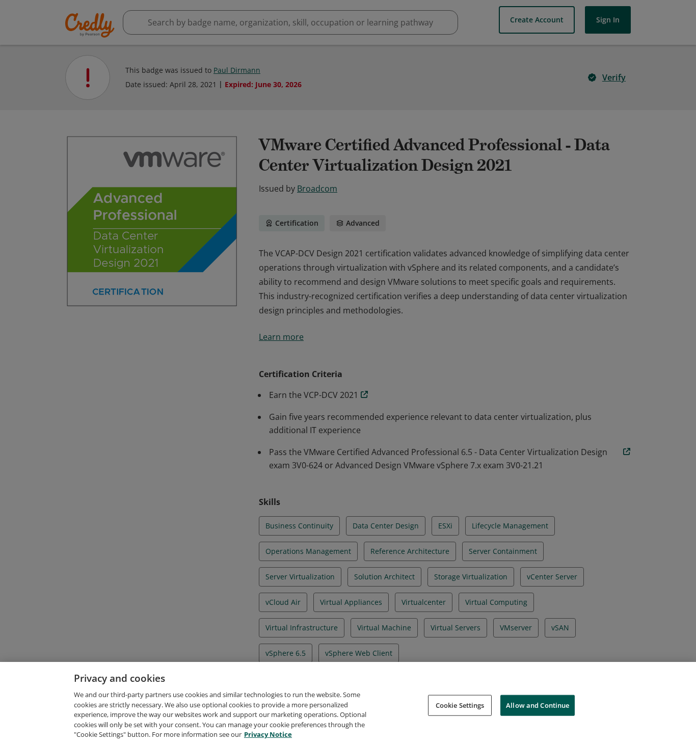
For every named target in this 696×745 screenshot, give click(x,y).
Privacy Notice (268, 734)
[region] (348, 703)
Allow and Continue (537, 704)
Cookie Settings (460, 704)
